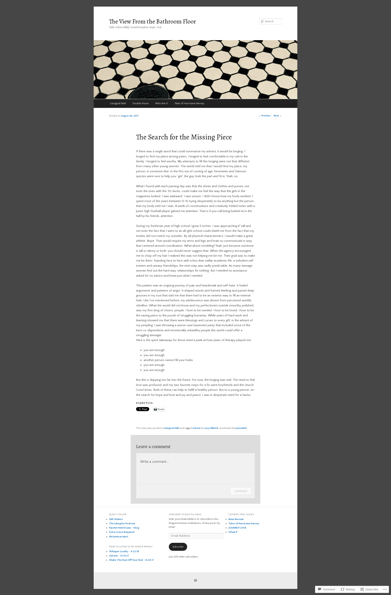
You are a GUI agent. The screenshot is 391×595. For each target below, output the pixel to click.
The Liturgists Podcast (122, 523)
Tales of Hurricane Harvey (189, 103)
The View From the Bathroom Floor (152, 21)
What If (232, 532)
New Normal (236, 519)
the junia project (118, 536)
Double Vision (141, 103)
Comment (240, 491)
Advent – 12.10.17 (119, 555)
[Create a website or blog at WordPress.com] (195, 581)
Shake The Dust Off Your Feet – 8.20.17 (131, 560)
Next (278, 115)
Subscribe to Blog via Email (185, 514)
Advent (196, 428)
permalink (241, 428)
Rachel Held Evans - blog (124, 527)
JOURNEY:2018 (237, 527)
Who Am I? (161, 103)
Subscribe (177, 546)
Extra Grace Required (121, 532)
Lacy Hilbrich (211, 428)
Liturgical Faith (118, 103)
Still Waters (116, 519)
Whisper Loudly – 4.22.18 (124, 551)
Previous (264, 115)
